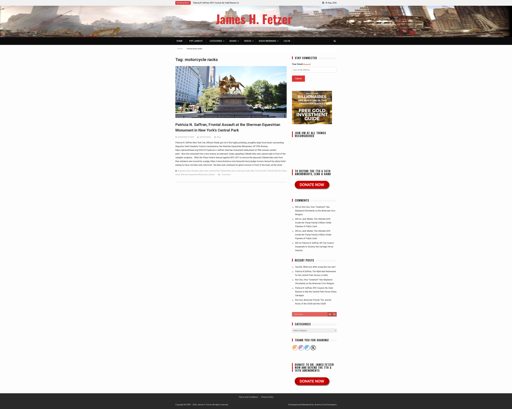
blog (219, 137)
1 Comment (226, 174)
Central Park (214, 171)
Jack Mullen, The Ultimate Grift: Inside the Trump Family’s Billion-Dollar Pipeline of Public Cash (313, 223)
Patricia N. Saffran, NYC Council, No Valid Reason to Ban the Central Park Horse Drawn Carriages (316, 292)
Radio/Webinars (267, 41)
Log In (287, 41)
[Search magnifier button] (334, 314)
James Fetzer (205, 137)
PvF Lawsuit (196, 41)
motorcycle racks (243, 171)
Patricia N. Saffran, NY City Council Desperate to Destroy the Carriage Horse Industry (314, 247)
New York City (256, 171)
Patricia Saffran (274, 171)
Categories (216, 41)
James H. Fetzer (254, 19)
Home (180, 41)
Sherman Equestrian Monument (194, 174)
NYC (265, 171)
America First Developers (326, 404)
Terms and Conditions (248, 397)
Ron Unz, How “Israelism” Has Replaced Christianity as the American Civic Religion (315, 211)
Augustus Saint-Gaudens (188, 171)
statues (211, 174)
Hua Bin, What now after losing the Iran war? (315, 267)
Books (233, 41)
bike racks (204, 171)
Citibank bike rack (227, 171)
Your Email (301, 64)
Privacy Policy (267, 397)
